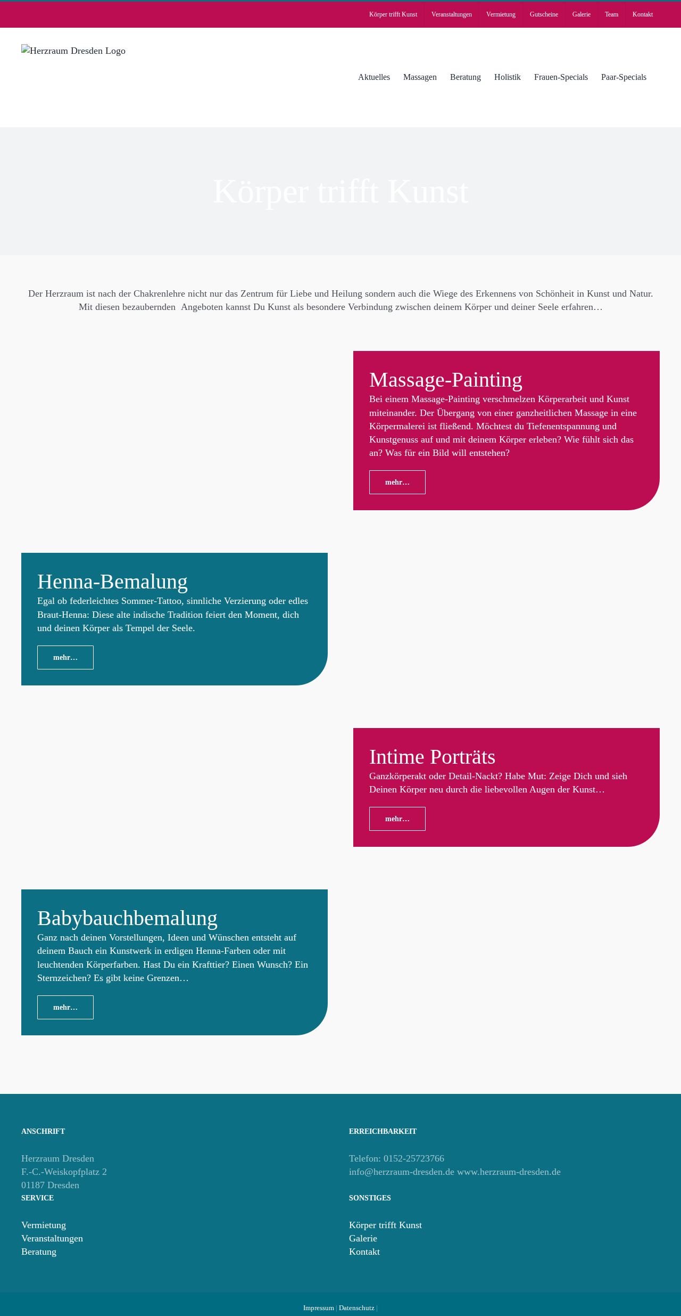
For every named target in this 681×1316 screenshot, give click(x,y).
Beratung (38, 1251)
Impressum (318, 1308)
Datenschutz (357, 1308)
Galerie (363, 1238)
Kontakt (364, 1251)
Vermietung (43, 1225)
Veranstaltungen (52, 1238)
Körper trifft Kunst (385, 1225)
